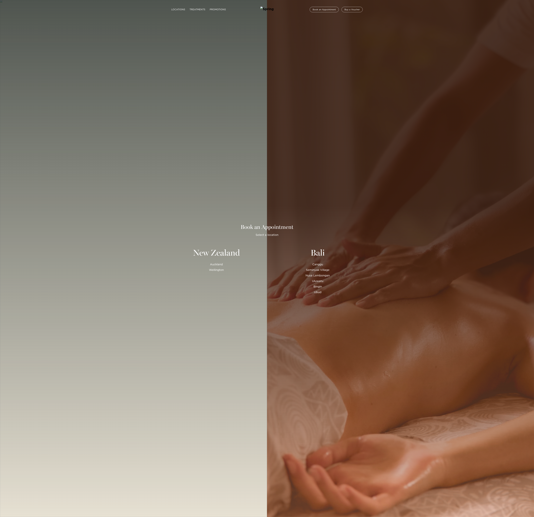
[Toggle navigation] (167, 9)
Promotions (218, 9)
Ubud (317, 292)
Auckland (216, 264)
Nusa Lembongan (318, 275)
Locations (178, 9)
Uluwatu (317, 281)
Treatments (197, 9)
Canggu (317, 264)
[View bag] (367, 9)
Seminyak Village (317, 270)
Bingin (317, 287)
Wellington (216, 270)
